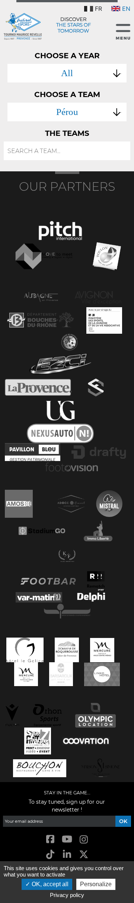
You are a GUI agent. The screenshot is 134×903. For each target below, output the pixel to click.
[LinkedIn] (67, 855)
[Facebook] (50, 839)
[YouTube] (67, 839)
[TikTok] (50, 855)
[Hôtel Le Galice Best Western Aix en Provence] (25, 649)
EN (126, 8)
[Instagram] (84, 839)
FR (98, 8)
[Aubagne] (41, 296)
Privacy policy (67, 895)
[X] (84, 855)
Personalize (96, 884)
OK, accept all (49, 884)
